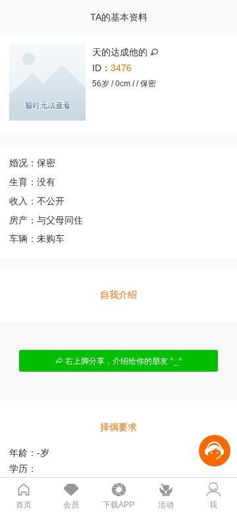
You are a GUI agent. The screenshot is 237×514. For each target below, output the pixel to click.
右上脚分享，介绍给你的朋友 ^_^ (122, 361)
